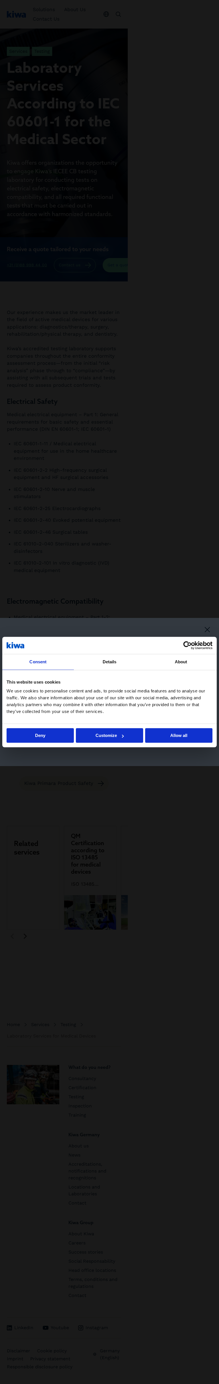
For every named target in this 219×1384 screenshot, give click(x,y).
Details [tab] (110, 661)
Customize (106, 735)
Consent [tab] (37, 661)
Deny (40, 735)
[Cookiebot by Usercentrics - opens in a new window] (187, 645)
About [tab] (181, 661)
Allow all (178, 735)
